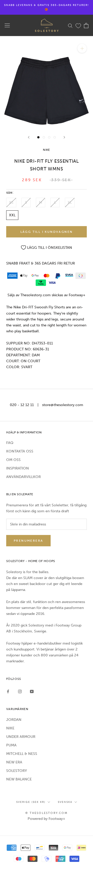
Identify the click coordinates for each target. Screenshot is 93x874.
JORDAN (13, 720)
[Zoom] (82, 48)
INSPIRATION (17, 468)
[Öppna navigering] (7, 25)
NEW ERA (14, 762)
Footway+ (77, 295)
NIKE (10, 728)
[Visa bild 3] (49, 137)
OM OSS (13, 460)
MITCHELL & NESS (21, 754)
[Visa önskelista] (78, 25)
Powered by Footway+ (46, 819)
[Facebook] (8, 691)
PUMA (11, 745)
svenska (65, 802)
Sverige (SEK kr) (30, 802)
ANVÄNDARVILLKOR (23, 477)
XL (70, 202)
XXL (12, 215)
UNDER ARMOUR (20, 737)
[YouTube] (32, 691)
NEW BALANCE (19, 779)
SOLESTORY (16, 771)
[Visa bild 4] (54, 137)
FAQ (9, 443)
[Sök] (70, 25)
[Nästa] (64, 137)
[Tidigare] (28, 137)
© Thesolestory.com (46, 813)
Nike (46, 150)
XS (11, 202)
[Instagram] (20, 691)
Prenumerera (28, 540)
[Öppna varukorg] (86, 25)
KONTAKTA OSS (19, 451)
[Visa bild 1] (38, 137)
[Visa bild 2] (44, 137)
